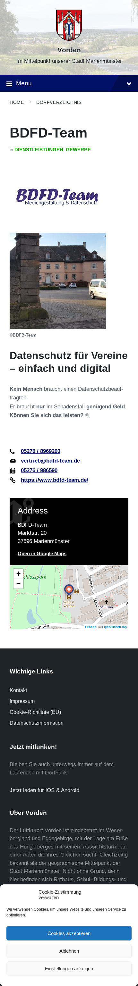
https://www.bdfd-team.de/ (54, 480)
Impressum (22, 701)
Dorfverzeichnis (59, 102)
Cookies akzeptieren (69, 933)
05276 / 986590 (39, 470)
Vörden (69, 50)
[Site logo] (69, 39)
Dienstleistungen (38, 149)
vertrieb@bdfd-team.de (50, 461)
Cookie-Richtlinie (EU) (35, 712)
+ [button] (18, 574)
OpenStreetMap (114, 626)
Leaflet (90, 626)
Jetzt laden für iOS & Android (44, 790)
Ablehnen (69, 951)
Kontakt (18, 690)
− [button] (18, 584)
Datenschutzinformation (37, 723)
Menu (24, 83)
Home (17, 102)
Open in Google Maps (42, 553)
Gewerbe (78, 149)
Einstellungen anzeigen (69, 968)
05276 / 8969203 (40, 451)
